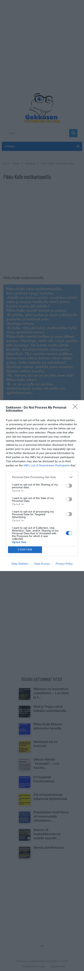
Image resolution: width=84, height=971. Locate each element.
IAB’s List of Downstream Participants (47, 465)
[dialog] (42, 485)
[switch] (69, 486)
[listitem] (42, 477)
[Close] (76, 408)
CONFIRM (25, 549)
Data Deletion (20, 563)
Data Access (42, 563)
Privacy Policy (64, 563)
